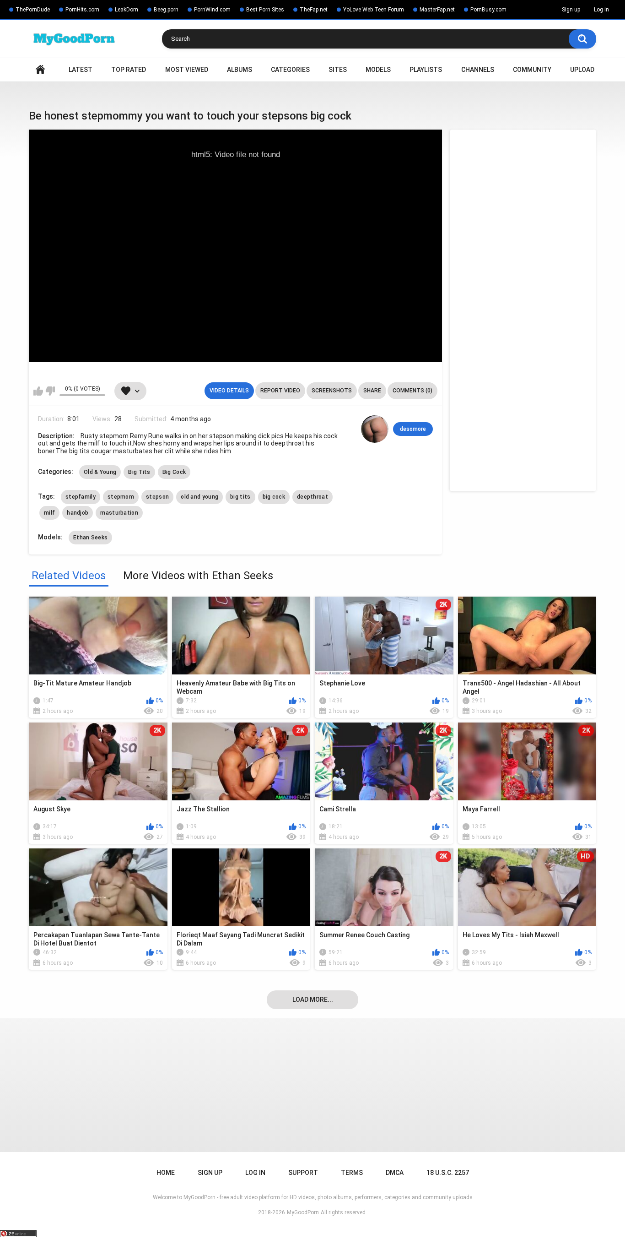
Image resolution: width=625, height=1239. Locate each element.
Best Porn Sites (265, 9)
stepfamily (80, 497)
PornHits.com (82, 9)
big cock (274, 497)
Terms (352, 1172)
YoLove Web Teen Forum (373, 9)
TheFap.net (314, 9)
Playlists (425, 69)
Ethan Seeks (90, 537)
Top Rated (128, 69)
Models (378, 69)
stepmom (121, 497)
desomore (413, 429)
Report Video (280, 390)
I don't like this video (50, 391)
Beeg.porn (166, 9)
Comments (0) (412, 390)
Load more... (312, 999)
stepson (157, 497)
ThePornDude (33, 9)
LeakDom (126, 9)
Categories (290, 69)
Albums (239, 69)
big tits (240, 497)
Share (372, 390)
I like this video (38, 391)
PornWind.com (212, 9)
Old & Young (100, 472)
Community (532, 69)
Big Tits (139, 472)
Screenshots (332, 390)
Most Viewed (186, 69)
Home (40, 70)
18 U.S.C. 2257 (447, 1172)
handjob (77, 513)
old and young (199, 497)
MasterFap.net (437, 9)
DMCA (395, 1172)
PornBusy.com (488, 9)
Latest (80, 69)
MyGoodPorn (303, 1212)
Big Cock (174, 472)
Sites (338, 69)
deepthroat (312, 497)
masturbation (119, 513)
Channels (477, 69)
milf (49, 513)
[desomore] (374, 429)
